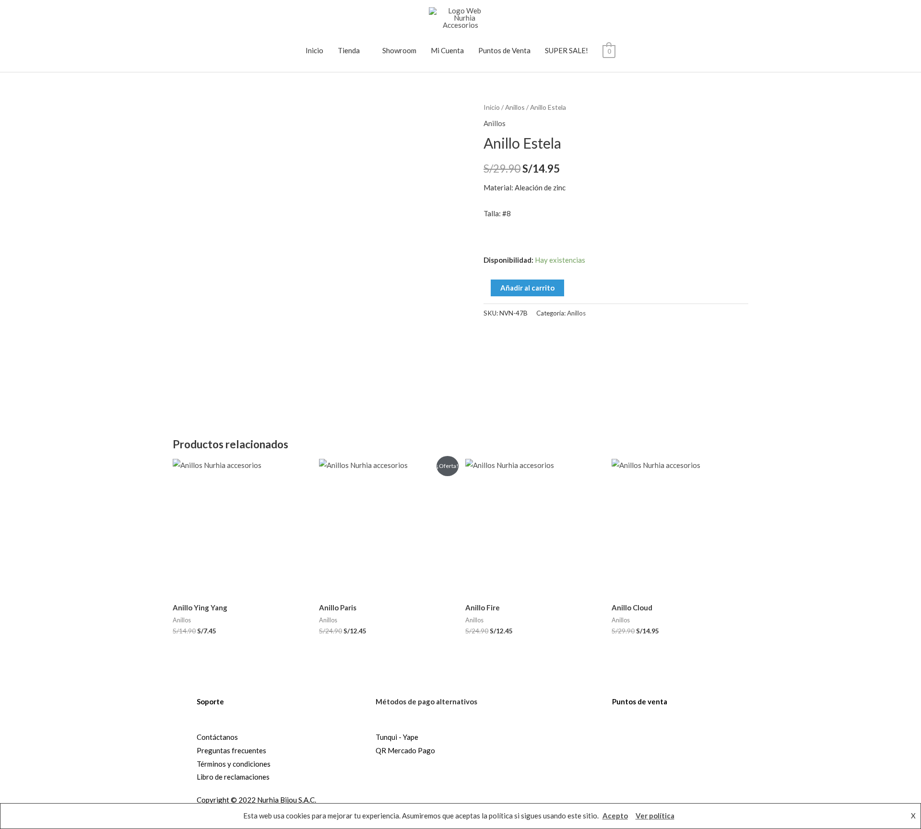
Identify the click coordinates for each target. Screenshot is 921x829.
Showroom (399, 50)
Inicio (314, 50)
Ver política (655, 815)
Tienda (349, 50)
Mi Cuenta (447, 50)
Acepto (615, 815)
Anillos (515, 107)
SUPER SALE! (566, 50)
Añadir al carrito (527, 287)
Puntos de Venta (504, 50)
